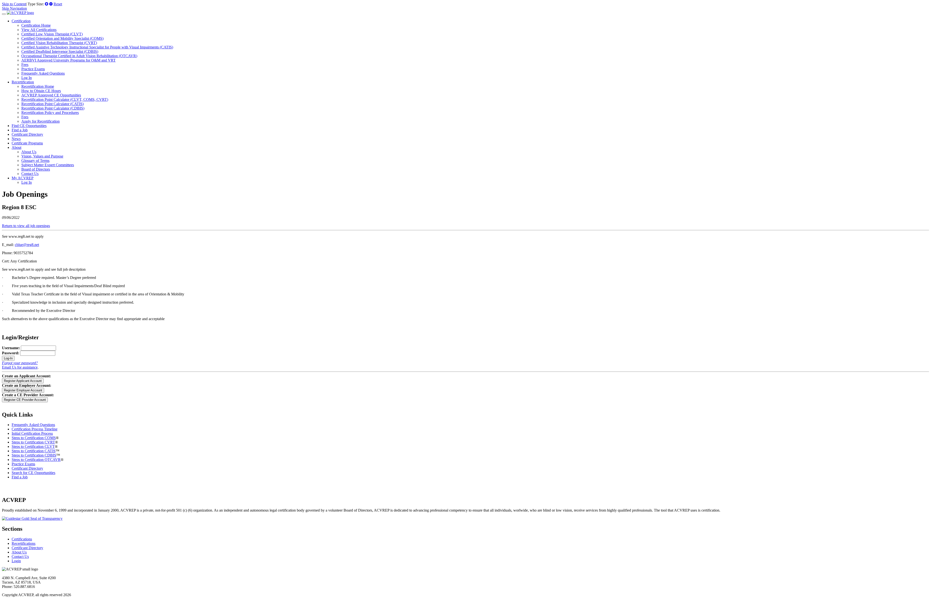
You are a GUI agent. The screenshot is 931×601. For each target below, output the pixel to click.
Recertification (23, 82)
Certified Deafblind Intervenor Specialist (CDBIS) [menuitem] (59, 51)
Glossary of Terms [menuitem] (35, 160)
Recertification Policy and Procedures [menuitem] (50, 113)
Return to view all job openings (26, 226)
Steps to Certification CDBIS (34, 455)
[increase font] (46, 4)
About (16, 147)
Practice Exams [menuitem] (33, 69)
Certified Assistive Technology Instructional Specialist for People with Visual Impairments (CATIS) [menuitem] (97, 47)
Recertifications (23, 543)
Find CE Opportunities (29, 126)
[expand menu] (4, 14)
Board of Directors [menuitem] (35, 169)
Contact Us (20, 556)
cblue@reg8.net (27, 245)
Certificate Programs (27, 143)
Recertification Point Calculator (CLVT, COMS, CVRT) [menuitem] (64, 99)
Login (16, 561)
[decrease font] (51, 4)
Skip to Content (14, 4)
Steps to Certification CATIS (34, 451)
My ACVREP (22, 178)
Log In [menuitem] (26, 78)
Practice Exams (23, 464)
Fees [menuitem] (24, 65)
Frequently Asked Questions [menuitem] (43, 73)
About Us (19, 552)
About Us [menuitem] (28, 152)
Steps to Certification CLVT (33, 446)
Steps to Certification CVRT (33, 442)
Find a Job (20, 130)
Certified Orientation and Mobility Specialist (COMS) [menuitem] (62, 38)
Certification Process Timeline (34, 429)
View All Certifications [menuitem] (38, 30)
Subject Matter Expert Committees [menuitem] (47, 165)
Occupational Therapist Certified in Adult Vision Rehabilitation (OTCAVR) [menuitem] (79, 56)
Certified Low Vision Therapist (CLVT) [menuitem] (52, 34)
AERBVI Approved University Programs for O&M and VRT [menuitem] (68, 60)
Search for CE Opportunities (33, 473)
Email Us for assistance (20, 367)
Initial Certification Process (32, 433)
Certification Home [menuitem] (36, 25)
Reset (58, 4)
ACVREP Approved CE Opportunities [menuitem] (51, 95)
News (16, 139)
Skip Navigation (14, 8)
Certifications (22, 539)
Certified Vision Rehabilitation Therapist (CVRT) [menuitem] (59, 43)
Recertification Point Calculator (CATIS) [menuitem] (52, 104)
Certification (21, 21)
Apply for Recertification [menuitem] (40, 121)
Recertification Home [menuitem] (37, 86)
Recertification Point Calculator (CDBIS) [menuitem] (52, 108)
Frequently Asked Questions (33, 425)
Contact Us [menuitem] (30, 174)
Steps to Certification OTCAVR (36, 460)
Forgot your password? (20, 363)
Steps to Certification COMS (34, 438)
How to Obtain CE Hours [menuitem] (41, 91)
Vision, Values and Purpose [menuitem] (42, 156)
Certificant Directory (27, 134)
